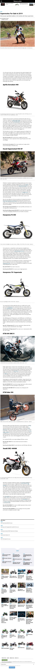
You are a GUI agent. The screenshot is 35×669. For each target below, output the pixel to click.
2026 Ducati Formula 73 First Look (13, 636)
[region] (17, 666)
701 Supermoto (10, 308)
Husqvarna (10, 306)
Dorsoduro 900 (17, 121)
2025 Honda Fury (21, 647)
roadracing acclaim (16, 120)
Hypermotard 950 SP (23, 185)
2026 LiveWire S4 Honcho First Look (6, 562)
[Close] (34, 664)
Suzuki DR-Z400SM (25, 482)
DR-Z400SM (7, 496)
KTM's (30, 425)
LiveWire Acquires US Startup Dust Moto (27, 559)
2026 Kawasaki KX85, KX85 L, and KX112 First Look (21, 636)
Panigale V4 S (25, 191)
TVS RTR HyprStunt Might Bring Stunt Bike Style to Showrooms (4, 620)
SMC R (5, 373)
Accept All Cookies (12, 667)
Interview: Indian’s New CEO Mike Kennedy (13, 618)
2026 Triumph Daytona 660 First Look (4, 605)
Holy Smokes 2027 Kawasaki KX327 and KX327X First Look (16, 555)
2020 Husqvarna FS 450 (19, 250)
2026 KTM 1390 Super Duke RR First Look (16, 563)
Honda (27, 633)
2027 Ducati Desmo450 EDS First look (6, 555)
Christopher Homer (5, 18)
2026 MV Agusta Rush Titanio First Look (21, 620)
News (1, 11)
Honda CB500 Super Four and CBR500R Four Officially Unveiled (27, 563)
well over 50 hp (7, 501)
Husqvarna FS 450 (6, 263)
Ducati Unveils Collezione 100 (6, 559)
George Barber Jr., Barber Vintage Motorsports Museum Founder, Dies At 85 (29, 621)
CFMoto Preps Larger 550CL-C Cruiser (13, 591)
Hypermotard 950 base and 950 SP (10, 200)
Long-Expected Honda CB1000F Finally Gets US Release (27, 555)
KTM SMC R (16, 370)
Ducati (26, 184)
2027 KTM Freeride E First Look (17, 559)
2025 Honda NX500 (5, 648)
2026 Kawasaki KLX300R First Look (4, 636)
